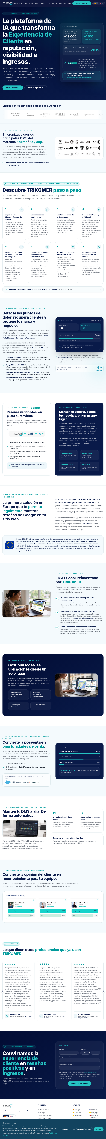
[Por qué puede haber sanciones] (92, 77)
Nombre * (62, 1049)
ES (97, 3)
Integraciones (40, 3)
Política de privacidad (45, 1115)
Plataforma (18, 3)
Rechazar (65, 1129)
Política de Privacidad (90, 1072)
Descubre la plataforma (35, 88)
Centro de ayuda (43, 1110)
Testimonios (52, 3)
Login (69, 3)
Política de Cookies (44, 1118)
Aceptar (98, 1129)
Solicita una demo (80, 3)
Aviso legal (41, 1113)
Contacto (62, 3)
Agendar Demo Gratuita (79, 1083)
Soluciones (29, 3)
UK (102, 3)
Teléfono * (83, 1049)
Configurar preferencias (82, 1129)
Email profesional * (65, 1057)
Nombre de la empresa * (66, 1064)
